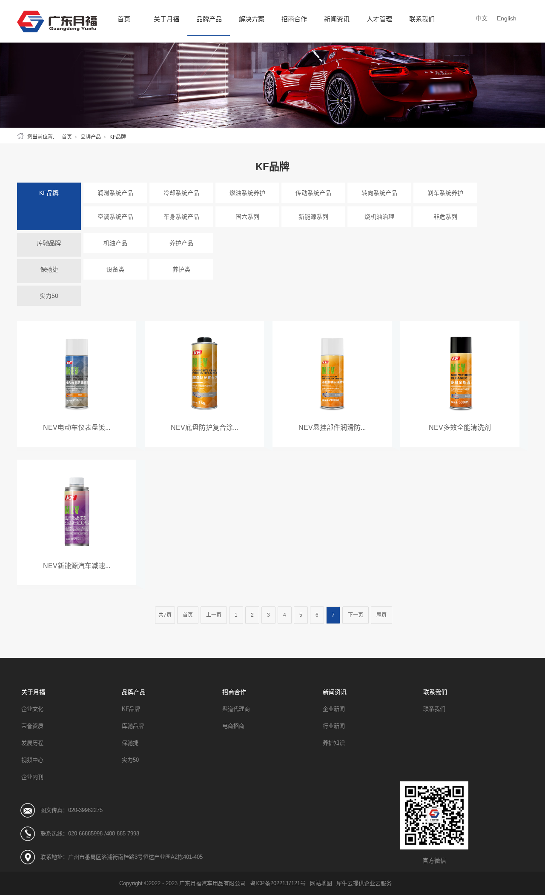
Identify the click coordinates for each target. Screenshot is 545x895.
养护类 (181, 269)
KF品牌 (49, 192)
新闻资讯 (337, 19)
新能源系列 (313, 216)
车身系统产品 (181, 216)
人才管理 (379, 19)
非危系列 (445, 216)
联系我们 (422, 19)
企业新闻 (334, 709)
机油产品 (115, 243)
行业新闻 (334, 726)
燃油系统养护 (247, 192)
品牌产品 (209, 19)
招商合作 (294, 19)
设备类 (115, 269)
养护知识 (334, 743)
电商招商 (233, 726)
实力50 (49, 295)
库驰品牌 (49, 243)
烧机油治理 (379, 216)
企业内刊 (32, 777)
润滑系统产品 (115, 192)
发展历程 (32, 743)
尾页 (381, 615)
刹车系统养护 (445, 192)
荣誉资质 (32, 726)
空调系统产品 (115, 216)
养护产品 (181, 243)
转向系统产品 (379, 192)
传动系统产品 (313, 192)
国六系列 (247, 216)
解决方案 (251, 19)
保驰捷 (49, 269)
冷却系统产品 (181, 192)
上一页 (213, 615)
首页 (124, 19)
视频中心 (32, 760)
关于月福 (166, 19)
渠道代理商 (236, 709)
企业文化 (32, 709)
